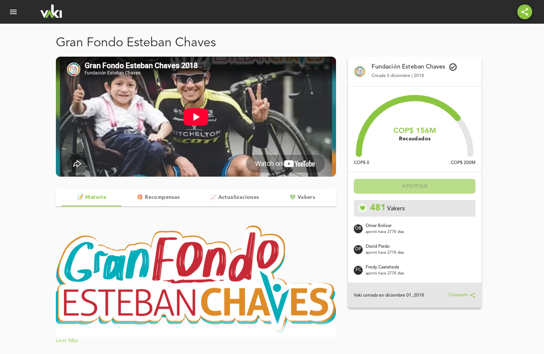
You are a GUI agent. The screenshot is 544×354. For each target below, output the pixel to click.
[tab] (91, 197)
